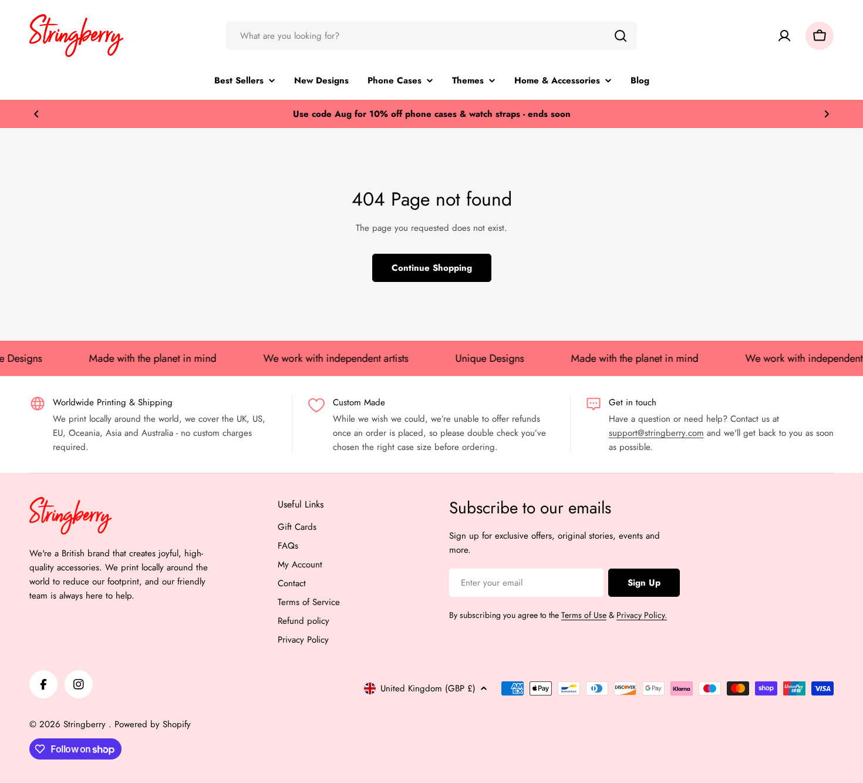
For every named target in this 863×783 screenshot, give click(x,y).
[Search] (620, 36)
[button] (36, 114)
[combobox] (431, 36)
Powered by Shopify (152, 724)
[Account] (784, 36)
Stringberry (86, 724)
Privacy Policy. (641, 615)
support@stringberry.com (656, 432)
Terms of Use (583, 615)
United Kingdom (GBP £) (428, 688)
